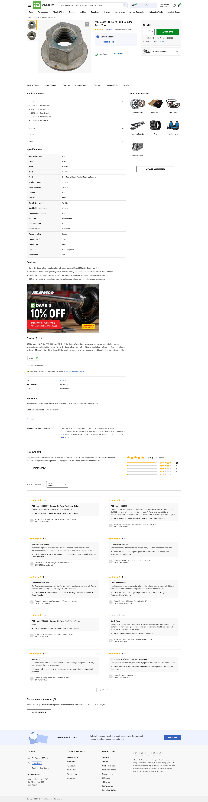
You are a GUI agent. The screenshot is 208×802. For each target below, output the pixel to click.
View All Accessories (155, 169)
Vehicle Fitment (33, 85)
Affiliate (105, 762)
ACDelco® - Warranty (33, 358)
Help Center (71, 762)
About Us (105, 758)
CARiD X (141, 753)
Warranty (97, 85)
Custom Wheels (137, 112)
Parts (31, 12)
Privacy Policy (72, 774)
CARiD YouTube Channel (147, 753)
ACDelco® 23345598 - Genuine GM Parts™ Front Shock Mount (55, 628)
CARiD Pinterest (153, 753)
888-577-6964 (165, 6)
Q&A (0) (126, 85)
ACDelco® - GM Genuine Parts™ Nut (32, 25)
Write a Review (39, 468)
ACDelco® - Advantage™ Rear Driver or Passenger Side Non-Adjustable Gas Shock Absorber (62, 670)
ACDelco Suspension (48, 17)
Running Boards (138, 134)
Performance (43, 12)
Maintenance (120, 12)
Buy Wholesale (107, 786)
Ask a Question (39, 712)
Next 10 (104, 689)
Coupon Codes (107, 774)
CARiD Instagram (159, 753)
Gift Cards (106, 778)
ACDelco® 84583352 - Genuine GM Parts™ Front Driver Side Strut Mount (138, 518)
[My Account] (174, 5)
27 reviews (108, 29)
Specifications (51, 85)
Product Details (81, 85)
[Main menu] (29, 5)
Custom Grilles (137, 156)
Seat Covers (173, 134)
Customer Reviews (109, 770)
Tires (155, 134)
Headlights (173, 112)
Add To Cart (167, 32)
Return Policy (71, 770)
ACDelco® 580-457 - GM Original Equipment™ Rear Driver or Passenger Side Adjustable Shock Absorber (64, 555)
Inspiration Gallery (109, 790)
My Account (71, 766)
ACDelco (36, 17)
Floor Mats (155, 112)
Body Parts (95, 12)
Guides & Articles (108, 766)
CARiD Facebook (135, 753)
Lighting (83, 12)
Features (66, 85)
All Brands (106, 782)
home (29, 17)
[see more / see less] (31, 419)
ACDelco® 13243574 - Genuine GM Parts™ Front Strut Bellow (55, 513)
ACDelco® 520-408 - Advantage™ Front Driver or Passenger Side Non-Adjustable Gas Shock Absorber (63, 594)
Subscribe (172, 738)
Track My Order (72, 758)
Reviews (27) (112, 85)
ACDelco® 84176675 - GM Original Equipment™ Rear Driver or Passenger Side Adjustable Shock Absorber (140, 553)
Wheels (55, 12)
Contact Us (71, 778)
